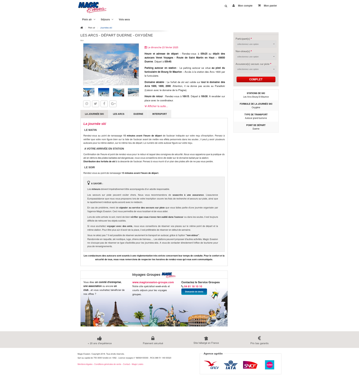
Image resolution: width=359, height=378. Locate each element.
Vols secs (124, 19)
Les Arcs (118, 114)
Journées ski (106, 28)
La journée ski (94, 114)
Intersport (159, 114)
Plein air (91, 28)
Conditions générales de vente (107, 364)
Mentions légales (85, 364)
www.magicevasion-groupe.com (153, 282)
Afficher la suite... (157, 106)
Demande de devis (194, 292)
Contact (126, 364)
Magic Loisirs (137, 364)
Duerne (138, 114)
